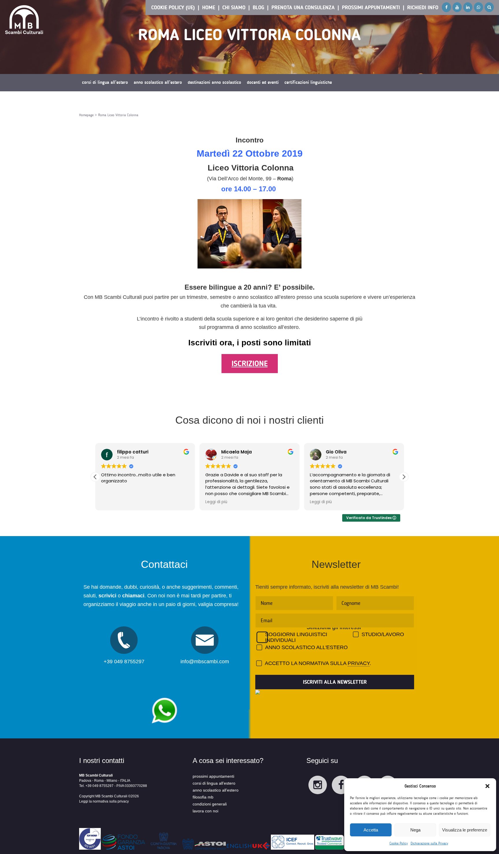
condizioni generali (210, 804)
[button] (487, 786)
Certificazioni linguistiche (308, 82)
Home (208, 7)
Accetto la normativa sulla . (318, 663)
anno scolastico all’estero (216, 790)
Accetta (371, 829)
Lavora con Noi (205, 811)
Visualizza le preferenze (464, 829)
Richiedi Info (422, 7)
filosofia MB (203, 797)
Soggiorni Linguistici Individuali (296, 637)
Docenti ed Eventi (263, 82)
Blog (258, 7)
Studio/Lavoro (383, 634)
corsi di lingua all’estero (214, 783)
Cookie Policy (399, 843)
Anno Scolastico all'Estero (306, 647)
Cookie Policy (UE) (173, 7)
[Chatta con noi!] (164, 694)
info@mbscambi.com (204, 661)
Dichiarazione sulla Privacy (429, 843)
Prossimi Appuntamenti (371, 7)
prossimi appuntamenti (213, 776)
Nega (415, 829)
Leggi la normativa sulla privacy (104, 801)
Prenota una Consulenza (303, 7)
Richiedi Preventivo (99, 99)
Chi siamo (233, 7)
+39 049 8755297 (124, 661)
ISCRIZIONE (250, 363)
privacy (359, 663)
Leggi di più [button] (216, 502)
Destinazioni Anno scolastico (214, 82)
